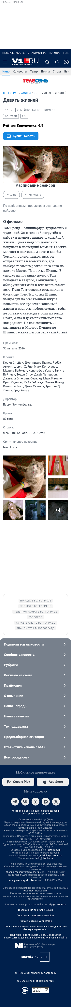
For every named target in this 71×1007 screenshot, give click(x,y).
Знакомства (37, 53)
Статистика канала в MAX (25, 747)
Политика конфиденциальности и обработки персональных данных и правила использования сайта (35, 936)
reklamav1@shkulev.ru (35, 890)
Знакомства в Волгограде (35, 628)
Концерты (20, 71)
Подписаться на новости (24, 644)
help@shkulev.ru (44, 858)
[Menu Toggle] (4, 62)
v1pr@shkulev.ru (57, 904)
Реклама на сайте (18, 675)
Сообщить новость (19, 655)
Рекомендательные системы (36, 921)
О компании (13, 696)
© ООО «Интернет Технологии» (35, 980)
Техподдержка (16, 726)
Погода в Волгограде (35, 600)
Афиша (26, 93)
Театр (34, 71)
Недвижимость (13, 53)
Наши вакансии (16, 716)
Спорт (57, 71)
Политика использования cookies (35, 915)
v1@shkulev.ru (53, 850)
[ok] (35, 802)
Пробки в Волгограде (35, 606)
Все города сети (17, 757)
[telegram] (15, 802)
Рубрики (11, 665)
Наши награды (15, 706)
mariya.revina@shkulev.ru (23, 880)
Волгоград (11, 93)
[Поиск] (47, 62)
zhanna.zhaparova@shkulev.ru (22, 872)
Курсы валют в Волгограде (35, 622)
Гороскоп (35, 617)
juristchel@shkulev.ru (51, 855)
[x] (56, 802)
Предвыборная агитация (24, 737)
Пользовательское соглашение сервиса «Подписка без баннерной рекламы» (36, 928)
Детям (45, 71)
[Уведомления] (57, 62)
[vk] (25, 802)
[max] (46, 802)
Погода (54, 53)
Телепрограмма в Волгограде (35, 611)
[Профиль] (66, 62)
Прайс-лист (13, 685)
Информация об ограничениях (35, 910)
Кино (6, 71)
